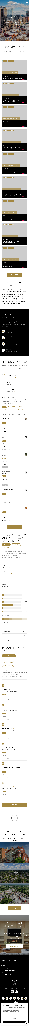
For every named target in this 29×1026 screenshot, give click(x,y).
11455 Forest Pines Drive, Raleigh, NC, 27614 (10, 749)
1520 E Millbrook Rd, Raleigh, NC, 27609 (9, 710)
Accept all (14, 1022)
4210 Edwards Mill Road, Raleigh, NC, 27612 (10, 730)
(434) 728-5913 (8, 974)
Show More (14, 804)
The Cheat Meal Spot (7, 453)
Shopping (21, 407)
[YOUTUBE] (14, 998)
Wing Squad (5, 436)
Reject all (14, 1014)
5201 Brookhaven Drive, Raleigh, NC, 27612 (10, 691)
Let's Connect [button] (14, 946)
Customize (14, 1018)
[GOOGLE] (22, 998)
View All (14, 908)
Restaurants (11, 407)
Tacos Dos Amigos (6, 471)
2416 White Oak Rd (6, 420)
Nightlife (19, 409)
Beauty (11, 409)
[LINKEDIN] (10, 998)
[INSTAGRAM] (7, 998)
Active (5, 409)
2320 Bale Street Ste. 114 (7, 437)
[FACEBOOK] (3, 998)
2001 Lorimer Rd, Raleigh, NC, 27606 (9, 788)
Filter (7, 55)
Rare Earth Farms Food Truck (9, 418)
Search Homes (14, 274)
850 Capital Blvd (5, 508)
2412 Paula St (4, 473)
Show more (14, 526)
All (4, 407)
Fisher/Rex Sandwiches (7, 489)
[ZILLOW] (25, 998)
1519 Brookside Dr (5, 491)
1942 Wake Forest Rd (6, 455)
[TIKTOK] (18, 998)
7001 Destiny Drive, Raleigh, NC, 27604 (9, 768)
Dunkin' (3, 507)
